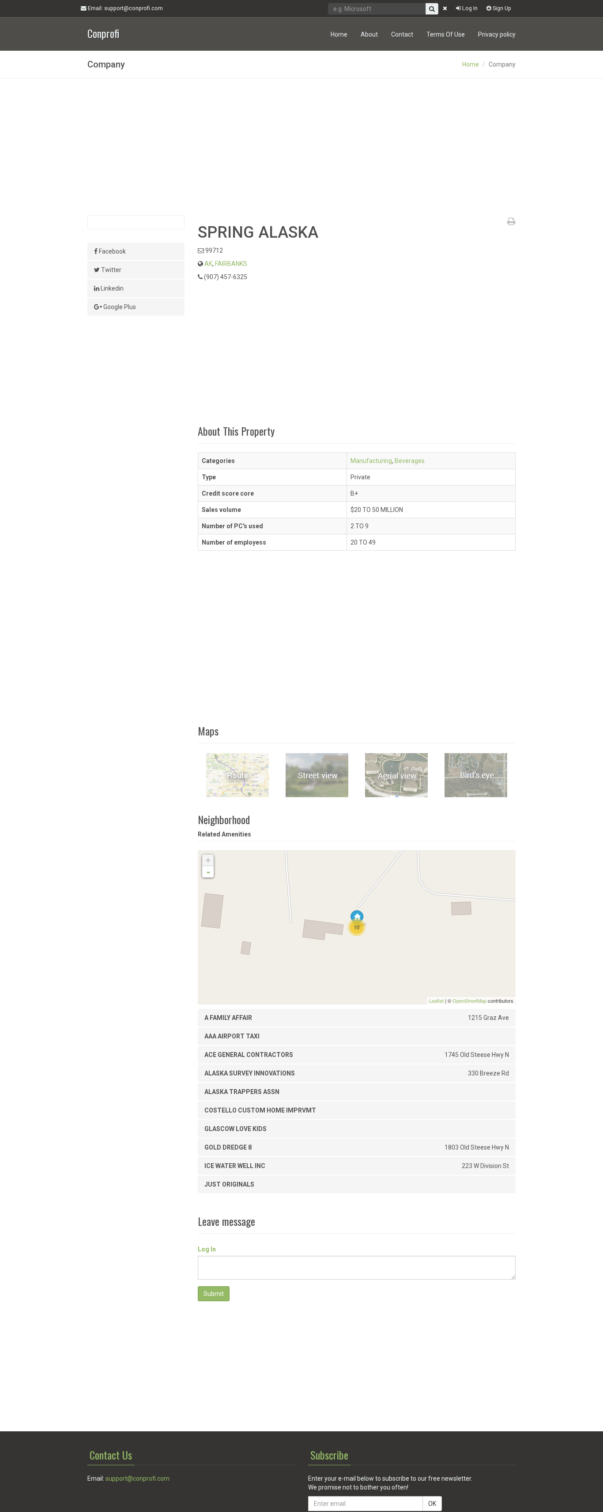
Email (125, 8)
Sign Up (501, 8)
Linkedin (111, 288)
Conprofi (103, 32)
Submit (214, 1293)
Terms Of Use (445, 34)
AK (208, 263)
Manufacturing (371, 460)
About (369, 34)
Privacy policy (497, 34)
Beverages (410, 460)
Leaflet (436, 1000)
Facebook (112, 251)
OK (432, 1503)
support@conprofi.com (138, 1478)
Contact (402, 34)
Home (339, 34)
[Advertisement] (301, 147)
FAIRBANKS (231, 263)
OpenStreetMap (469, 1000)
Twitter (110, 269)
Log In (469, 8)
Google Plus (119, 306)
